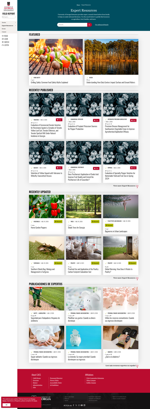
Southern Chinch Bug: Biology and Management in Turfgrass (43, 270)
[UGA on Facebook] (73, 405)
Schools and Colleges (69, 396)
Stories (4, 22)
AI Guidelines (54, 385)
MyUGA (66, 400)
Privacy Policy (54, 380)
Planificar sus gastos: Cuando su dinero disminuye (81, 319)
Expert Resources (7, 25)
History (35, 383)
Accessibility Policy (56, 383)
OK (6, 405)
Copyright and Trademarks (95, 398)
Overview (36, 380)
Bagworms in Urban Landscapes (116, 231)
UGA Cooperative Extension (95, 378)
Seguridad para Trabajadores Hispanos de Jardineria (45, 319)
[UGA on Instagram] (79, 405)
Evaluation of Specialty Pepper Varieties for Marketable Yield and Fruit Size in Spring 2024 (120, 176)
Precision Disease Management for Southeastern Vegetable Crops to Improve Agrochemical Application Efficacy (120, 129)
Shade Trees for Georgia (76, 227)
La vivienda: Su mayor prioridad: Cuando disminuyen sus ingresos (82, 358)
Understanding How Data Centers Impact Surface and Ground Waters (110, 82)
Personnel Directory (56, 378)
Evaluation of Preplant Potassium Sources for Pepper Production (82, 127)
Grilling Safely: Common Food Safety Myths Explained (49, 82)
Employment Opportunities (95, 396)
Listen (6, 45)
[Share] (80, 41)
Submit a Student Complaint (119, 398)
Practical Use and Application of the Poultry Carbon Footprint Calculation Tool (83, 270)
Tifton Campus (91, 380)
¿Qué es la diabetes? (112, 356)
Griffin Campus (91, 383)
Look (6, 38)
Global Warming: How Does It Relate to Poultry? (118, 270)
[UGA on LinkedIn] (84, 405)
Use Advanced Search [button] (101, 25)
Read (6, 35)
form (35, 401)
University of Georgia (43, 399)
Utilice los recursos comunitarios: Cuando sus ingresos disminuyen (119, 319)
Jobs (34, 387)
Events (4, 28)
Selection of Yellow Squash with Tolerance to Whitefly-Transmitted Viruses (46, 174)
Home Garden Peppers (39, 227)
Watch (6, 42)
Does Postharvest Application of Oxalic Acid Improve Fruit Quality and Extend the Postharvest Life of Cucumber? (83, 177)
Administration (37, 385)
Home (78, 5)
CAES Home (37, 378)
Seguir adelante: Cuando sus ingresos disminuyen (44, 358)
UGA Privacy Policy (93, 400)
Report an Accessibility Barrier (119, 396)
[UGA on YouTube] (82, 405)
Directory (67, 398)
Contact (4, 32)
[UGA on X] (76, 405)
